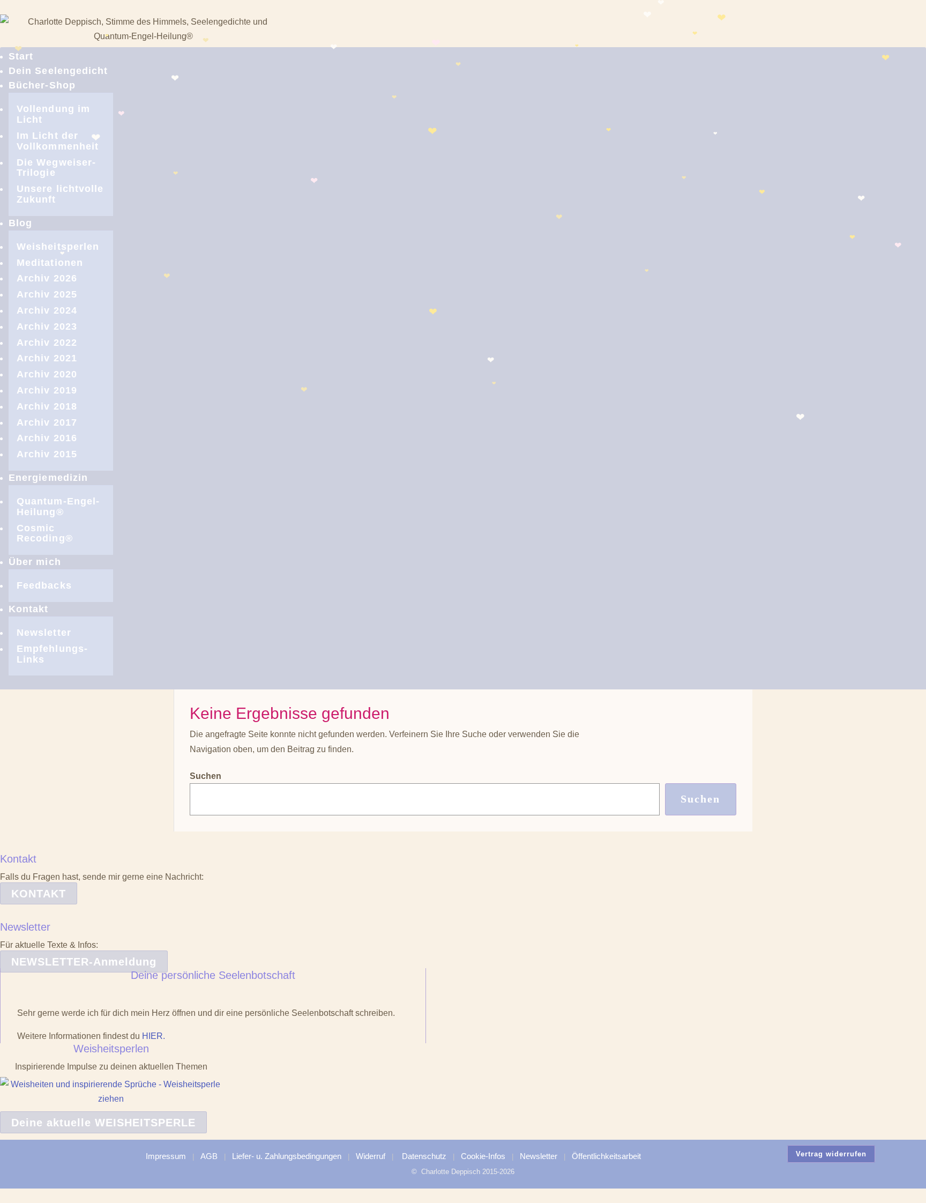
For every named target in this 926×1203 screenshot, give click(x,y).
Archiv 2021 (47, 358)
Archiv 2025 (47, 294)
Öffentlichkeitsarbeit (606, 1156)
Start (21, 56)
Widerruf (370, 1156)
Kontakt (29, 609)
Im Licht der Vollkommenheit (58, 141)
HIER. (153, 1036)
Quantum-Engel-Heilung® (58, 506)
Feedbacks (44, 585)
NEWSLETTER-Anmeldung (83, 962)
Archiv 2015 (47, 454)
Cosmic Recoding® (45, 533)
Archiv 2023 (47, 326)
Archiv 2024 (47, 310)
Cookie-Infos (483, 1156)
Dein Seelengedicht (58, 70)
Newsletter (44, 632)
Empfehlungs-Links (52, 654)
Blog (20, 223)
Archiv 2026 (47, 278)
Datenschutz (424, 1156)
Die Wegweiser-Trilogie (56, 168)
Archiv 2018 (47, 406)
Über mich (35, 561)
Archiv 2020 (47, 374)
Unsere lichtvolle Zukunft (60, 194)
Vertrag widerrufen (831, 1154)
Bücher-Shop (42, 85)
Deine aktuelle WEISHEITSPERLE (103, 1122)
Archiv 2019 (47, 390)
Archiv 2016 (47, 438)
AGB (209, 1156)
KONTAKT (38, 894)
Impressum (166, 1156)
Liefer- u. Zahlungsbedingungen (286, 1156)
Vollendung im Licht (53, 114)
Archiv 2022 (47, 342)
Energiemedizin (48, 477)
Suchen (205, 776)
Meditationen (50, 262)
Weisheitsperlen (58, 246)
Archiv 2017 (47, 422)
